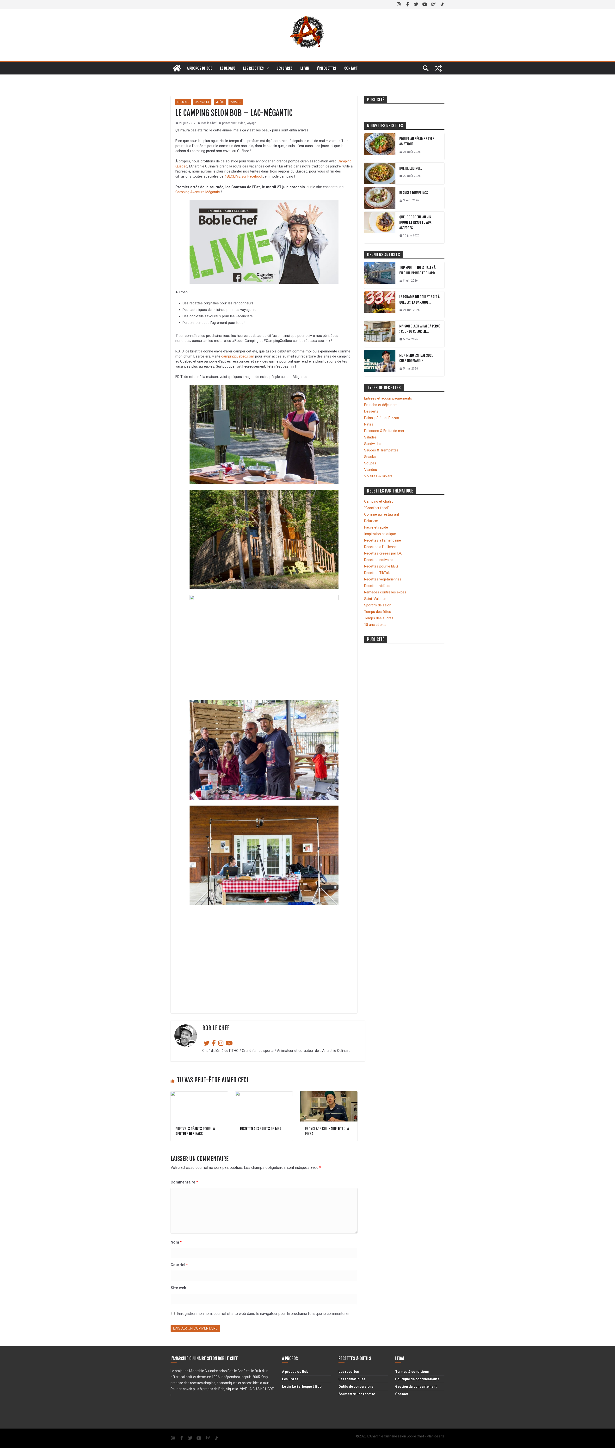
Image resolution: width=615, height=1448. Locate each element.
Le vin (304, 68)
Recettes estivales (378, 560)
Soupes (370, 463)
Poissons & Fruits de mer (384, 431)
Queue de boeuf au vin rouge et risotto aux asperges (415, 222)
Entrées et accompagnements (388, 398)
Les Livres (290, 1379)
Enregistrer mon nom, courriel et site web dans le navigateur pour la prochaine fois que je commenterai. (263, 1313)
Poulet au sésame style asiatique (416, 141)
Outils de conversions (356, 1386)
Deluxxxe (371, 521)
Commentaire (184, 1182)
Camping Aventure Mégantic (197, 192)
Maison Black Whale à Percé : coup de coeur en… (419, 329)
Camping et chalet (378, 501)
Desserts (371, 411)
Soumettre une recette (356, 1394)
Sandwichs (372, 444)
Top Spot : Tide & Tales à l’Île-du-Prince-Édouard (417, 270)
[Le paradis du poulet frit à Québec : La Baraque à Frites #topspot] (379, 304)
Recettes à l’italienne (380, 547)
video (241, 123)
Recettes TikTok (377, 573)
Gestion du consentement (416, 1386)
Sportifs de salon (377, 605)
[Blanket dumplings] (379, 198)
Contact (351, 68)
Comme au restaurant (381, 514)
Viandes (370, 470)
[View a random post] (438, 68)
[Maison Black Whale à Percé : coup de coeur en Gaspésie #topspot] (379, 334)
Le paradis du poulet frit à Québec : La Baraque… (419, 300)
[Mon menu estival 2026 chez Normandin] (379, 363)
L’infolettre (327, 68)
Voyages (235, 102)
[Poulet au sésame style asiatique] (379, 146)
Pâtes (368, 424)
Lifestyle (183, 102)
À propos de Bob (199, 68)
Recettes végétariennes (382, 579)
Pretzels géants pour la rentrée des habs (195, 1131)
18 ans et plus (375, 624)
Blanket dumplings (413, 193)
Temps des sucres (379, 618)
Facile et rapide (376, 527)
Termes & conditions (412, 1372)
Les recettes (253, 68)
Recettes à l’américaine (382, 540)
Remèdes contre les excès (385, 592)
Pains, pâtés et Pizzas (381, 418)
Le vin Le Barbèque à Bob (301, 1386)
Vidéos (220, 102)
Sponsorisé (202, 102)
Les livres (285, 68)
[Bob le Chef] (177, 68)
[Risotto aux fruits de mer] (264, 1093)
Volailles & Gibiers (378, 476)
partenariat (229, 123)
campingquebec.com (237, 356)
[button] (266, 68)
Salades (370, 437)
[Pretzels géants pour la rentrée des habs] (199, 1093)
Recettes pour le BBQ (381, 566)
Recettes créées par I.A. (383, 553)
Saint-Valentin (375, 599)
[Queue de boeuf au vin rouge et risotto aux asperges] (379, 227)
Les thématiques (351, 1379)
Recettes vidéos (377, 586)
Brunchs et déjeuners (381, 405)
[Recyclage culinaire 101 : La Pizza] (328, 1093)
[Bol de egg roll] (379, 173)
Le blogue (227, 68)
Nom (176, 1242)
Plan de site (435, 1436)
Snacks (370, 457)
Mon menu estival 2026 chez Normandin (416, 358)
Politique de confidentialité (417, 1379)
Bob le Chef (208, 123)
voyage (251, 123)
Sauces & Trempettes (381, 450)
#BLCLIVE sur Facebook (243, 176)
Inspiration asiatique (380, 534)
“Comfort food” (376, 508)
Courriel (179, 1265)
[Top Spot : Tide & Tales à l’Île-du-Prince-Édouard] (379, 275)
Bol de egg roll (410, 168)
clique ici (232, 1389)
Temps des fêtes (377, 612)
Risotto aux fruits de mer (260, 1128)
